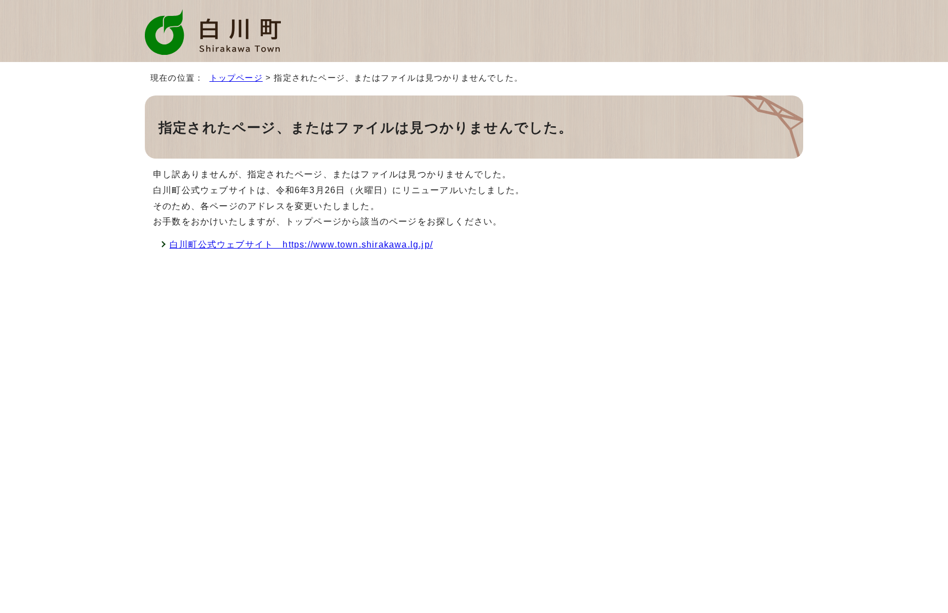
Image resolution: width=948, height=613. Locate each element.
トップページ (236, 77)
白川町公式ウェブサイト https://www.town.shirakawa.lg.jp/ (301, 244)
